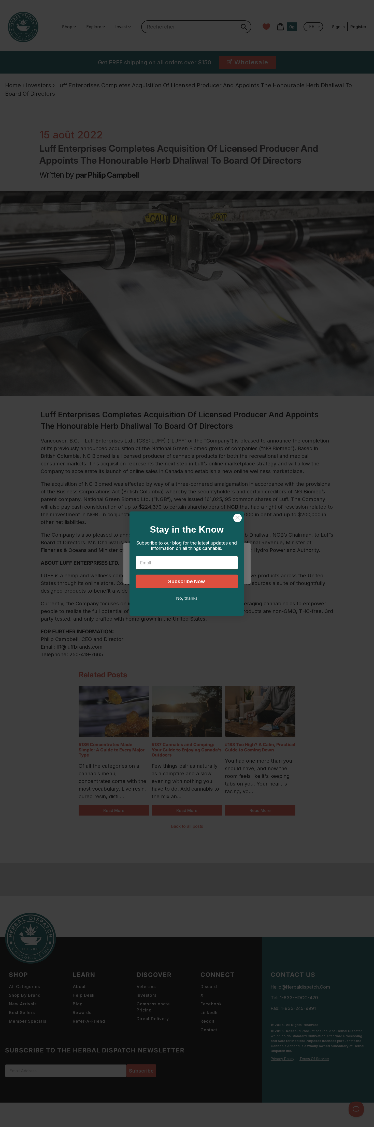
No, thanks (186, 598)
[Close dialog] (237, 517)
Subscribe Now (186, 581)
